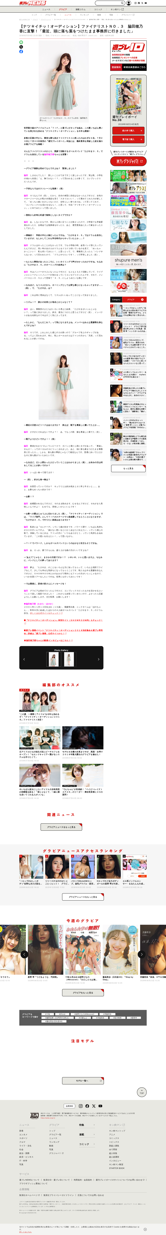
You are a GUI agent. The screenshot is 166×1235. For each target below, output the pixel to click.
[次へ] (98, 659)
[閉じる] (145, 1229)
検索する (122, 3)
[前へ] (24, 659)
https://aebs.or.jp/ (48, 1118)
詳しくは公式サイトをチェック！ (45, 613)
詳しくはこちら (25, 1232)
